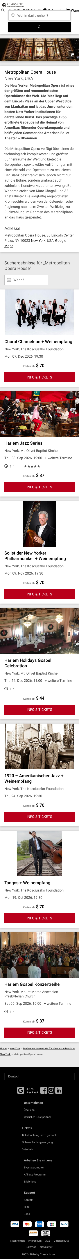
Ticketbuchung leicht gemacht (39, 1135)
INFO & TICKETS (39, 377)
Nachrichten (17, 1240)
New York (38, 240)
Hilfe (26, 1206)
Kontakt (28, 1199)
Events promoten (34, 1167)
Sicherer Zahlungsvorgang (37, 1142)
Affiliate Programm (35, 1174)
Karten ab (29, 366)
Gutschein (28, 1149)
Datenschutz (61, 1240)
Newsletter (46, 1246)
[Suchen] (39, 27)
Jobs (27, 1213)
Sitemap (31, 1246)
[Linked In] (58, 1091)
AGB (47, 1240)
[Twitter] (51, 1091)
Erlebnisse (30, 1181)
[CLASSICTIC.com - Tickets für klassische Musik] (12, 5)
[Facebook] (20, 1090)
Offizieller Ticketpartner (37, 1117)
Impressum (35, 1240)
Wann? (18, 278)
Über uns (29, 1110)
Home (3, 1048)
